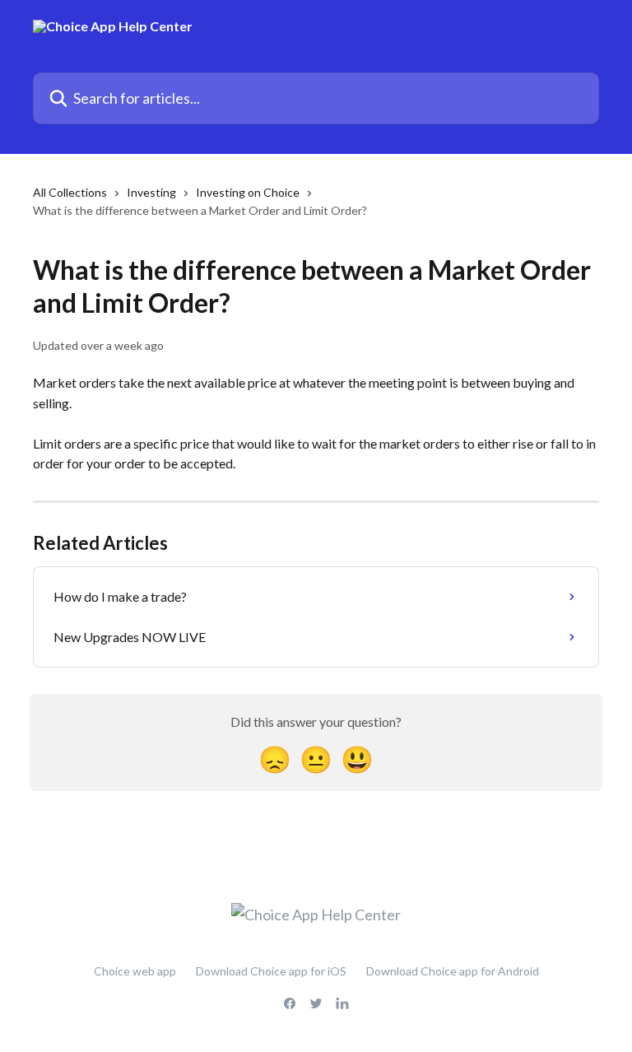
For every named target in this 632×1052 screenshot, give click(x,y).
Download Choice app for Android (452, 971)
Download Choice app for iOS (271, 971)
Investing (151, 192)
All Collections (70, 192)
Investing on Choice (248, 192)
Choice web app (135, 971)
